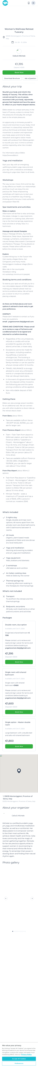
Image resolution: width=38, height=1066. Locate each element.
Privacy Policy (26, 1054)
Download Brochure (12, 78)
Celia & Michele (18, 816)
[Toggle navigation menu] (33, 3)
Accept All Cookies (19, 1059)
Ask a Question (30, 78)
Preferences (19, 1063)
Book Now (19, 72)
